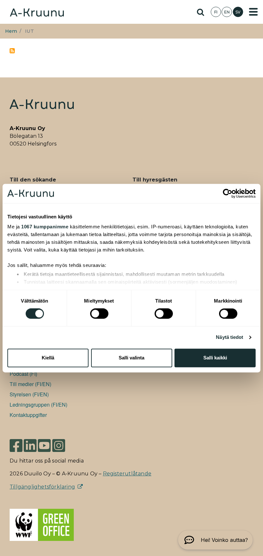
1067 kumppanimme (44, 226)
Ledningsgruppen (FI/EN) (38, 404)
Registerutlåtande (127, 474)
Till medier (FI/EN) (30, 384)
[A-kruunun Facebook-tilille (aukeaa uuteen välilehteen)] (16, 445)
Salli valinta (131, 357)
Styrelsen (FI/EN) (29, 394)
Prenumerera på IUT (12, 50)
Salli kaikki (215, 357)
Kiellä (48, 357)
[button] (215, 540)
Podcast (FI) (23, 373)
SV (238, 12)
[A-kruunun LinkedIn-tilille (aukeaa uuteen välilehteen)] (30, 445)
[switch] (99, 314)
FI (215, 12)
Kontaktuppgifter (28, 415)
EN (227, 12)
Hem (11, 31)
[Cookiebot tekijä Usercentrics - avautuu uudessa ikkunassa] (227, 193)
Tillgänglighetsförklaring (42, 487)
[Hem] (37, 11)
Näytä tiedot (229, 337)
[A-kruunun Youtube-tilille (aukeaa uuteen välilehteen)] (44, 445)
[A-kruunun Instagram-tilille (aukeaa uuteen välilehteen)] (63, 445)
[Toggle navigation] (253, 12)
